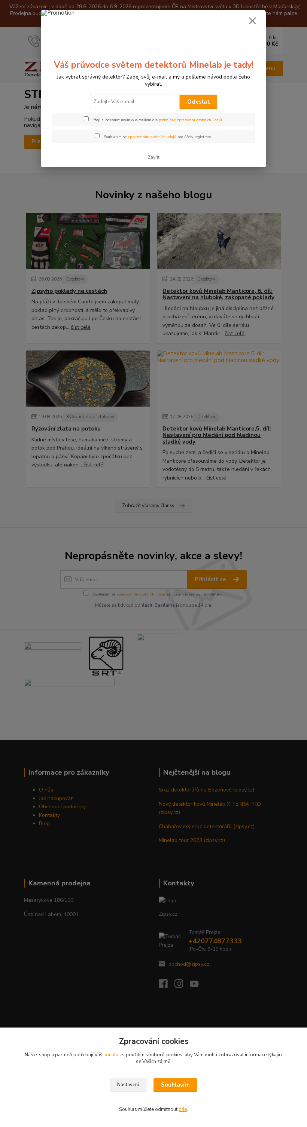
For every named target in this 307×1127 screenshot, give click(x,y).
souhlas (112, 1054)
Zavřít (153, 157)
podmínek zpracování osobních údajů (190, 120)
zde (183, 1109)
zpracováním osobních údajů (152, 137)
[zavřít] (252, 21)
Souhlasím (175, 1084)
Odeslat (198, 101)
